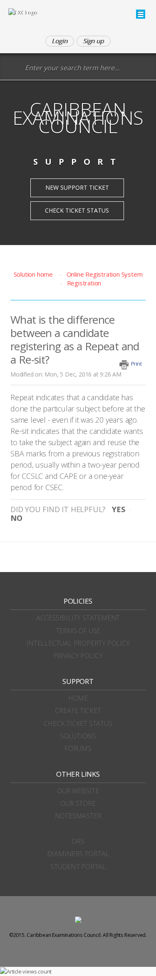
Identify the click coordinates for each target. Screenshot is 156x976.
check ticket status (78, 723)
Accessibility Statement (78, 618)
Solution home (34, 274)
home (78, 698)
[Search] (14, 68)
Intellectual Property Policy (77, 643)
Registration (84, 283)
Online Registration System (105, 274)
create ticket (78, 710)
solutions (78, 736)
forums (78, 748)
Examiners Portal (78, 853)
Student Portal (78, 866)
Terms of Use (78, 630)
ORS (78, 841)
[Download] (62, 493)
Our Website (78, 791)
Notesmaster (78, 816)
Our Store (77, 803)
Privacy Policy (78, 655)
